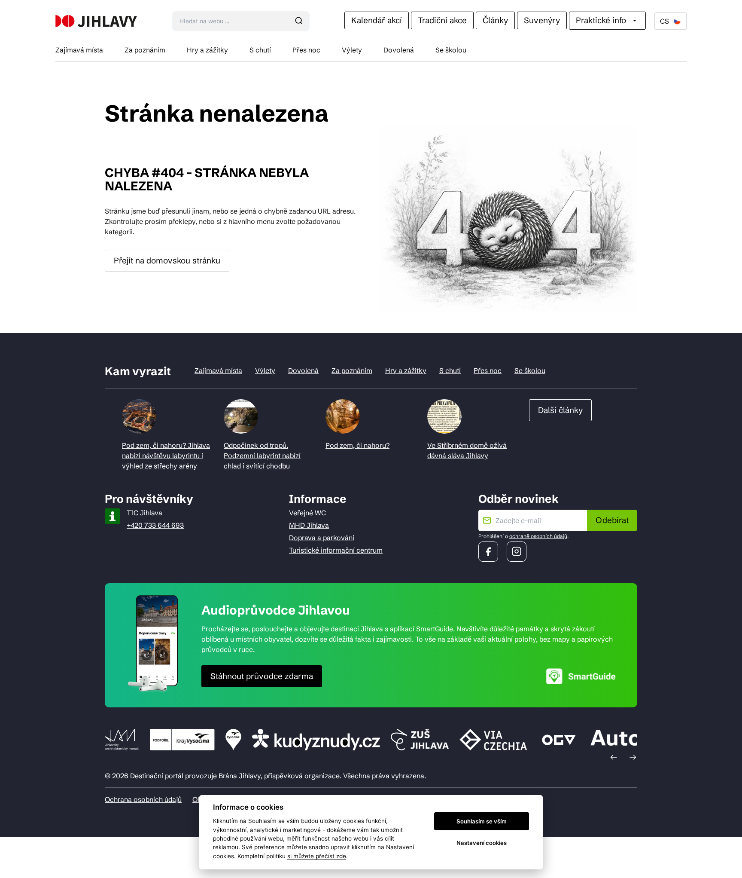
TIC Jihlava (144, 512)
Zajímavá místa (79, 50)
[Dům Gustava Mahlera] (96, 21)
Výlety (352, 50)
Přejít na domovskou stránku (167, 260)
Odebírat (612, 520)
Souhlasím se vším (481, 821)
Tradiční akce (442, 20)
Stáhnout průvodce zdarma (261, 676)
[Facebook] (488, 551)
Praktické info (601, 20)
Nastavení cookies (481, 842)
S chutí (260, 50)
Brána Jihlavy (240, 775)
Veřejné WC (307, 512)
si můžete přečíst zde (316, 856)
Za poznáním (145, 50)
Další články (560, 410)
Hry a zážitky (207, 50)
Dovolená (398, 50)
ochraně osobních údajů (538, 536)
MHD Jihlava (309, 525)
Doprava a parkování (321, 537)
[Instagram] (516, 551)
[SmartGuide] (581, 676)
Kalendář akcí (376, 20)
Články (495, 20)
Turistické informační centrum (336, 550)
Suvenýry (542, 20)
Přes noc (306, 50)
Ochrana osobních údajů (143, 799)
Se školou (450, 50)
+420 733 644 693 (155, 525)
